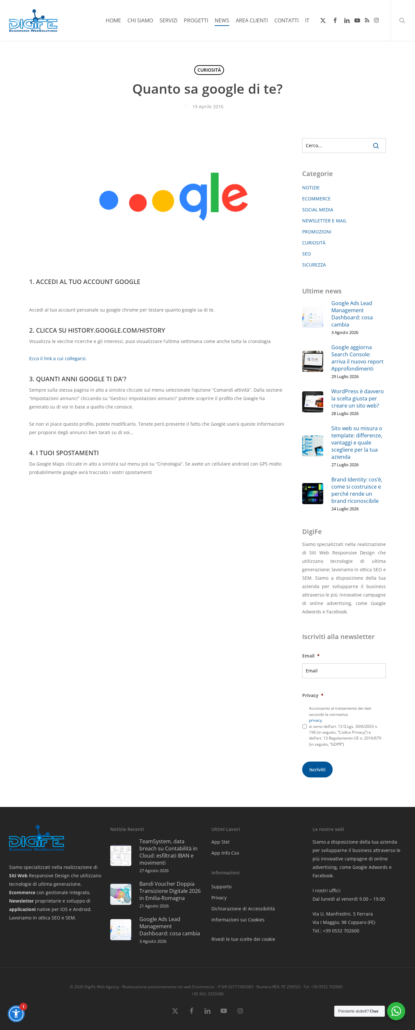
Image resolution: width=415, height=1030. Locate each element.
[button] (16, 1013)
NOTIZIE (311, 187)
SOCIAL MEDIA (317, 210)
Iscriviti (317, 769)
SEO (306, 254)
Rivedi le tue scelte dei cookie (243, 939)
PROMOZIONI (316, 232)
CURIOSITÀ (209, 70)
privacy (315, 720)
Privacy (219, 897)
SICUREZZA (314, 265)
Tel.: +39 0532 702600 (336, 931)
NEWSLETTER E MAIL (324, 221)
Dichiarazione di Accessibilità (243, 909)
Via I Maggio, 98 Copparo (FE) (344, 922)
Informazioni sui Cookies (238, 920)
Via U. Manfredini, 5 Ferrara (343, 914)
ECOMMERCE (316, 198)
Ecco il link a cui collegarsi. (58, 358)
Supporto (221, 886)
